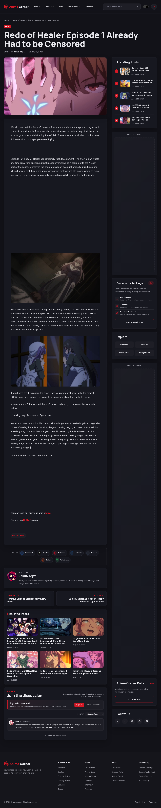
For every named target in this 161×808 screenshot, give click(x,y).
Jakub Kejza (19, 52)
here (48, 513)
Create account (93, 705)
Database (50, 7)
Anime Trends (118, 776)
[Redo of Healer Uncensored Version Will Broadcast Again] (55, 659)
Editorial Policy (64, 776)
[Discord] (147, 721)
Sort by (81, 714)
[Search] (137, 7)
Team (60, 789)
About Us (62, 768)
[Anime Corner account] (154, 7)
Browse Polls (117, 772)
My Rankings (144, 780)
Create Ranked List (147, 772)
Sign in (79, 705)
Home (6, 20)
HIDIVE (27, 520)
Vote (152, 683)
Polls (60, 7)
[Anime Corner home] (16, 7)
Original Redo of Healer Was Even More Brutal (86, 639)
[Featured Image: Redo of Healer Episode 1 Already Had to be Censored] (55, 86)
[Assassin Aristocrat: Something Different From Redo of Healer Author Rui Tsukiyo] (55, 627)
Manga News (144, 353)
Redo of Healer (18, 536)
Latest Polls (116, 768)
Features (88, 789)
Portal (137, 802)
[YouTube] (139, 721)
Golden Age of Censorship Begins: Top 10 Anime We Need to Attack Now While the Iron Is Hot (22, 642)
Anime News (124, 353)
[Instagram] (132, 721)
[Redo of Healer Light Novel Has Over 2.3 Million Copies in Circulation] (22, 659)
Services (61, 785)
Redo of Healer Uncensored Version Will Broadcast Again (53, 672)
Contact (61, 772)
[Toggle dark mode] (146, 6)
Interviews (89, 785)
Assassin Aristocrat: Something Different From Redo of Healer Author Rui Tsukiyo (52, 642)
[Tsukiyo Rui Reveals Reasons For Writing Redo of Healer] (88, 659)
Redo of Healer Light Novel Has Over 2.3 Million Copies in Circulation (22, 673)
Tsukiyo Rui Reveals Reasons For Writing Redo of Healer (87, 672)
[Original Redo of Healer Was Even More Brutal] (88, 627)
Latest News (90, 768)
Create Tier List (145, 776)
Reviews (88, 780)
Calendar (89, 7)
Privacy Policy (64, 780)
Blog (7, 27)
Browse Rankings (146, 768)
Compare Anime (118, 780)
